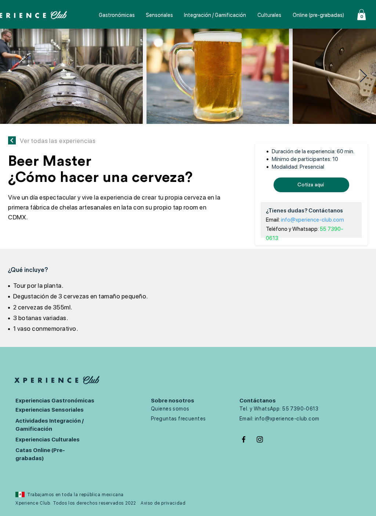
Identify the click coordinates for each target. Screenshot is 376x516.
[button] (361, 14)
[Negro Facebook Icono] (243, 439)
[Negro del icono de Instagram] (260, 439)
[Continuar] (12, 140)
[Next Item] (363, 76)
